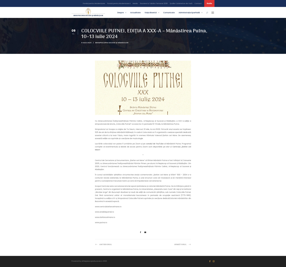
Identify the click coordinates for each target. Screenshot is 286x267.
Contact (198, 3)
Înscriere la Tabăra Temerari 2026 (154, 3)
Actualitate (135, 12)
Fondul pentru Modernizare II (118, 3)
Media (135, 3)
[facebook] (209, 261)
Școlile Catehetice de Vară (181, 3)
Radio (209, 3)
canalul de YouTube (155, 143)
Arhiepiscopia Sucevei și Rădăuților (111, 43)
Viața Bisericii (151, 12)
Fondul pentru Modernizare (94, 3)
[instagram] (213, 261)
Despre (120, 12)
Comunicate (169, 12)
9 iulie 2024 (86, 43)
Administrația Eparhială (189, 12)
